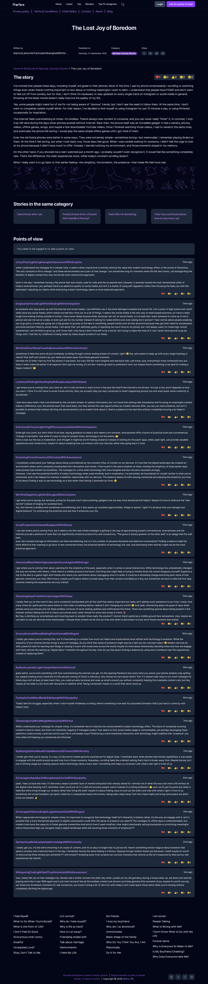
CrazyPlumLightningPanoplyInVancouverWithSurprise (49, 262)
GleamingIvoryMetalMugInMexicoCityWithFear (44, 720)
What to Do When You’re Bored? (32, 921)
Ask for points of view (181, 4)
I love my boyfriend (117, 921)
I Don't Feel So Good (25, 931)
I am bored (159, 916)
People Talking (161, 921)
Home (17, 68)
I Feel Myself (20, 916)
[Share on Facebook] (150, 53)
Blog (110, 11)
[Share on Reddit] (162, 53)
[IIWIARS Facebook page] (171, 977)
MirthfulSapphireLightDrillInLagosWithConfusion (46, 494)
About (99, 11)
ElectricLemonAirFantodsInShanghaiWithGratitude (40, 53)
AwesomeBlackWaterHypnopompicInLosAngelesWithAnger (52, 562)
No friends (112, 916)
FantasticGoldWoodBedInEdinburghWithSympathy (47, 697)
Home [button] (59, 4)
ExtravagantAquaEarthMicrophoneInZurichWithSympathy (51, 777)
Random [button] (89, 4)
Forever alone (161, 941)
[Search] (123, 4)
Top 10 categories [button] (107, 4)
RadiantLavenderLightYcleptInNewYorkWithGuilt (46, 667)
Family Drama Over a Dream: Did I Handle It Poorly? (80, 216)
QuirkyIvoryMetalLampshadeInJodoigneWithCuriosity (49, 841)
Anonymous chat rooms (27, 936)
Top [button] (79, 4)
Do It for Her (113, 952)
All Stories (30, 68)
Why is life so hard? (71, 926)
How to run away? (71, 931)
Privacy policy (21, 11)
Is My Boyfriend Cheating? (168, 951)
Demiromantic (68, 947)
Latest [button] (69, 4)
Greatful (18, 942)
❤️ (158, 77)
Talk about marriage (72, 942)
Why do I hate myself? (73, 921)
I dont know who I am (29, 214)
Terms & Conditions (46, 11)
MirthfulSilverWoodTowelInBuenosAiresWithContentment (51, 348)
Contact (86, 11)
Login (160, 4)
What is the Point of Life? (28, 926)
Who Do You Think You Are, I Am (125, 942)
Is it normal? (67, 916)
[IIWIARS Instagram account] (185, 977)
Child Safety (69, 11)
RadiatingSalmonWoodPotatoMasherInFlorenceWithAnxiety (52, 751)
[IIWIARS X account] (178, 977)
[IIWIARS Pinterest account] (192, 977)
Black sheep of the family (121, 936)
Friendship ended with (73, 936)
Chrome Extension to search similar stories (85, 975)
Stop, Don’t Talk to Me (26, 952)
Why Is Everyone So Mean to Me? (173, 946)
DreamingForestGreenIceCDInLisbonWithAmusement (49, 457)
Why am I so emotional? (120, 926)
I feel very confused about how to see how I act (170, 216)
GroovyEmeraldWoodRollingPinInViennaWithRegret (47, 633)
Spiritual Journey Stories (124, 53)
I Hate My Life (68, 952)
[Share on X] (144, 53)
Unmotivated (114, 931)
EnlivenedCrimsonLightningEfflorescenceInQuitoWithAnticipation (56, 427)
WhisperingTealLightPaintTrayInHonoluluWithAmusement (51, 872)
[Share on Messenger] (156, 53)
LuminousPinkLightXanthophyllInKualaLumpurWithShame (51, 381)
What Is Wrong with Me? (167, 926)
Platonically (113, 947)
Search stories (92, 978)
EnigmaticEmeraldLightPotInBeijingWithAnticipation (48, 303)
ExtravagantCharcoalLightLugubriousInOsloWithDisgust (50, 811)
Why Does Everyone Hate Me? (171, 956)
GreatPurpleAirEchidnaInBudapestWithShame (44, 524)
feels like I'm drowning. (123, 214)
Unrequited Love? (24, 947)
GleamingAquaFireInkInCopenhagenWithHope (44, 596)
